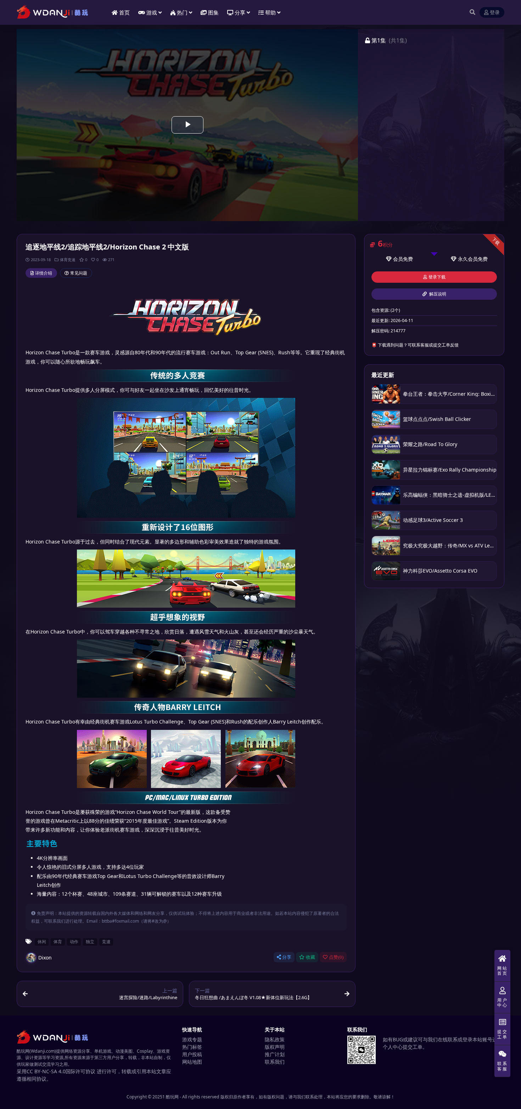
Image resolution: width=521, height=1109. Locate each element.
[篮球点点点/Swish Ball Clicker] (386, 419)
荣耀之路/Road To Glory (430, 444)
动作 (74, 941)
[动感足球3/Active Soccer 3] (386, 520)
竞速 (106, 941)
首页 (124, 12)
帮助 (270, 12)
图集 (213, 12)
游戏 (151, 12)
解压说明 (437, 294)
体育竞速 (67, 259)
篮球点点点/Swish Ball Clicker (437, 419)
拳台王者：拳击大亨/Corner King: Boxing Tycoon (459, 393)
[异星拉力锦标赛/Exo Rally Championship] (386, 469)
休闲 (42, 941)
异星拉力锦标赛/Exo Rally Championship (450, 469)
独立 (90, 941)
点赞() (336, 957)
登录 (495, 12)
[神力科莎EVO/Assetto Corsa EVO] (386, 571)
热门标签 (192, 1046)
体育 (58, 941)
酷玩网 (172, 1097)
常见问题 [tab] (78, 273)
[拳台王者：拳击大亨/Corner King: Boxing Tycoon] (386, 393)
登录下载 (437, 277)
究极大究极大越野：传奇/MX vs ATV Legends (454, 545)
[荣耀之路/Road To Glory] (386, 444)
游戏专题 (192, 1039)
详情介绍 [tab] (43, 273)
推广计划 (275, 1054)
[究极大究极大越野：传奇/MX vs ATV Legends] (386, 545)
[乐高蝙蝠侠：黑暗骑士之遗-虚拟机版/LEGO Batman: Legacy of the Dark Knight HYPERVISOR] (386, 495)
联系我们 (275, 1061)
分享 (286, 957)
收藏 (310, 957)
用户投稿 (192, 1054)
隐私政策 (275, 1039)
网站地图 (192, 1061)
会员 (398, 258)
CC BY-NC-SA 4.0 (46, 1071)
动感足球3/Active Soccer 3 (433, 520)
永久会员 (468, 258)
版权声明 (275, 1046)
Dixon (45, 957)
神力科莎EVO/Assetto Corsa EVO (440, 570)
